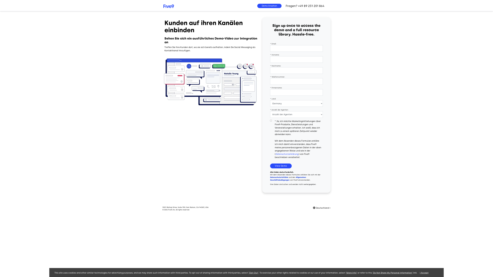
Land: (273, 99)
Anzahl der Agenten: (279, 110)
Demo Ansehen (269, 6)
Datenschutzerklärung (287, 154)
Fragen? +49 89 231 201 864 (305, 6)
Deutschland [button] (322, 208)
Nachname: (275, 66)
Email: (273, 44)
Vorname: (274, 55)
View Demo (281, 166)
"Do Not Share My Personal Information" (392, 273)
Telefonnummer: (277, 77)
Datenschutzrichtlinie (279, 177)
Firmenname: (276, 88)
